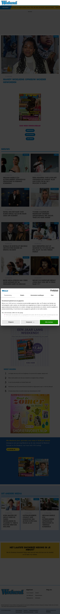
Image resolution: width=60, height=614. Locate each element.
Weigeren (11, 322)
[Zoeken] (57, 2)
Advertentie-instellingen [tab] (37, 295)
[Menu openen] (49, 2)
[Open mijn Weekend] (53, 2)
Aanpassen (29, 322)
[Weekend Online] (9, 3)
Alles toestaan (49, 322)
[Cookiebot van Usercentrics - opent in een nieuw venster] (51, 291)
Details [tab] (22, 295)
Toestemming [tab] (8, 295)
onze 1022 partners (11, 303)
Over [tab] (52, 295)
